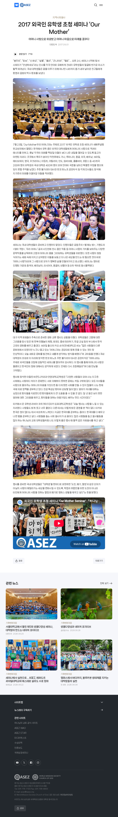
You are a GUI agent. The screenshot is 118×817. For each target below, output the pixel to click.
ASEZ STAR (20, 733)
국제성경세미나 (21, 753)
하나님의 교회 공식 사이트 (26, 723)
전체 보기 (104, 583)
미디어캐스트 (20, 738)
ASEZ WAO (20, 728)
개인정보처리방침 (66, 795)
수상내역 (18, 743)
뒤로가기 (99, 561)
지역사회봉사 (59, 17)
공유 (20, 561)
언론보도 (18, 748)
